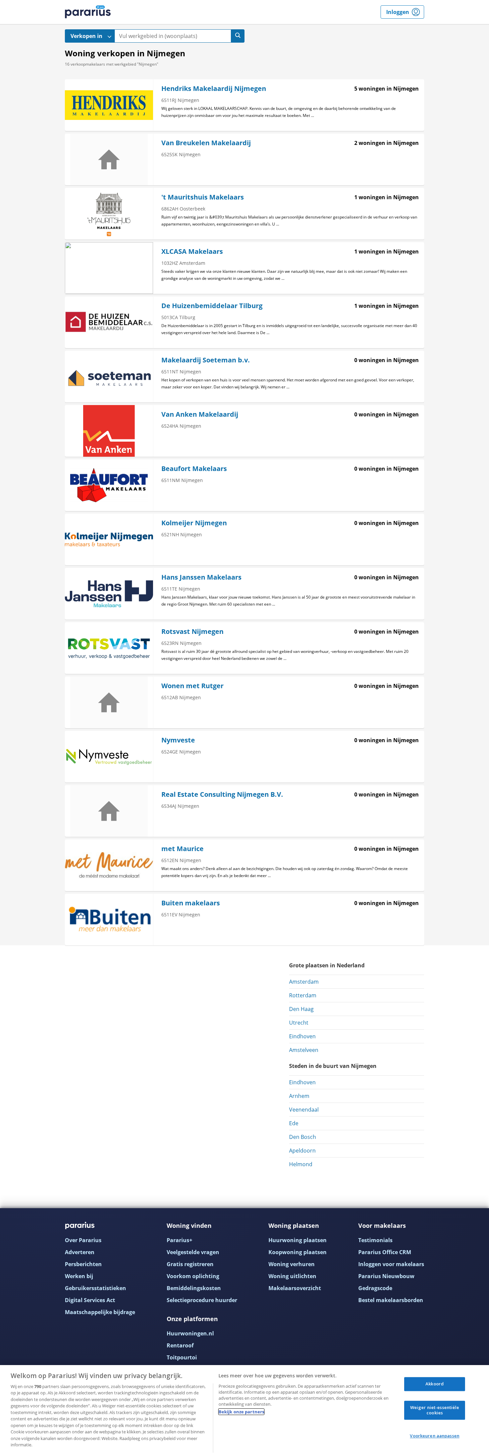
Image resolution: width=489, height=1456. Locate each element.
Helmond (300, 1164)
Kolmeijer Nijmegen (194, 522)
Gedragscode (375, 1288)
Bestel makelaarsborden (390, 1300)
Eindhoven (302, 1036)
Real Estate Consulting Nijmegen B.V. (222, 794)
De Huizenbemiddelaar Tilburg (211, 305)
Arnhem (299, 1096)
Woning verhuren (291, 1264)
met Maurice (182, 848)
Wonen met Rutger (192, 685)
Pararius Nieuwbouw (386, 1276)
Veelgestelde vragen (193, 1252)
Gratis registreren (190, 1264)
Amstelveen (303, 1050)
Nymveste (178, 739)
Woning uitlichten (292, 1276)
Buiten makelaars (190, 902)
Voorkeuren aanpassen (434, 1436)
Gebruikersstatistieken (95, 1288)
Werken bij (79, 1276)
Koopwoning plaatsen (297, 1252)
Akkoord (434, 1384)
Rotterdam (302, 995)
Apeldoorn (302, 1150)
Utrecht (298, 1022)
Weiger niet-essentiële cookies (434, 1410)
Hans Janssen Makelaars (201, 577)
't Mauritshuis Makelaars (202, 197)
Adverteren (79, 1252)
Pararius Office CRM (384, 1252)
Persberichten (83, 1264)
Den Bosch (302, 1137)
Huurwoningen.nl (190, 1333)
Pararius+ (179, 1240)
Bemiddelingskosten (194, 1288)
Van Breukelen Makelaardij (206, 142)
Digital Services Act (90, 1300)
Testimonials (375, 1240)
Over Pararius (83, 1240)
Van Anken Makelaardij (199, 414)
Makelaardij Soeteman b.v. (205, 359)
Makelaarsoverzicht (294, 1288)
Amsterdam (304, 981)
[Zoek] (237, 36)
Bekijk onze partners (241, 1412)
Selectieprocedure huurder (202, 1300)
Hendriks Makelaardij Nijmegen (213, 88)
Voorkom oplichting (193, 1276)
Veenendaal (304, 1109)
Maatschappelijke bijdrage (100, 1312)
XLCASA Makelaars (192, 251)
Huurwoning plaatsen (297, 1240)
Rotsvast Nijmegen (192, 631)
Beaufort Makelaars (194, 468)
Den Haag (301, 1009)
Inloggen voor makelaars (391, 1264)
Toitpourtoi (182, 1357)
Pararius (88, 12)
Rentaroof (180, 1345)
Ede (293, 1123)
